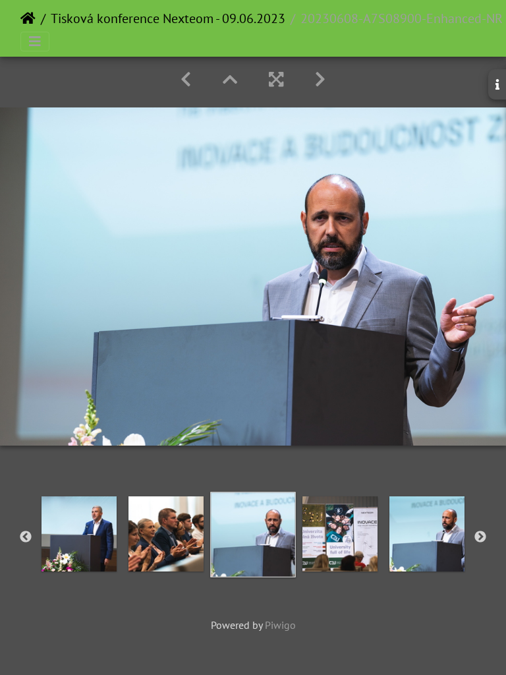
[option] (79, 533)
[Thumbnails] (230, 79)
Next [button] (480, 537)
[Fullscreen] (276, 79)
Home (28, 18)
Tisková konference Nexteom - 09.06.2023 (168, 18)
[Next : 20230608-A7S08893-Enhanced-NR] (320, 79)
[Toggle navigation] (34, 41)
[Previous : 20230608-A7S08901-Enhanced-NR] (186, 79)
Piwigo (280, 624)
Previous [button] (25, 537)
